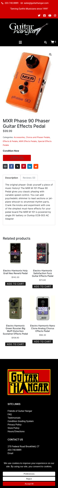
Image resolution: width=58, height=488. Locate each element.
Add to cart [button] (15, 283)
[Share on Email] (5, 166)
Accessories (19, 137)
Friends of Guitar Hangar (20, 411)
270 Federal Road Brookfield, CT (23, 446)
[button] (50, 54)
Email (10, 453)
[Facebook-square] (44, 15)
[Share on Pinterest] (23, 166)
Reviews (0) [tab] (29, 177)
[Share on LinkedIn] (29, 166)
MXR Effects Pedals (28, 141)
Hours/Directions (16, 431)
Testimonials (14, 417)
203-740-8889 (14, 450)
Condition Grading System (21, 421)
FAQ (10, 414)
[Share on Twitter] (17, 166)
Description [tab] (11, 177)
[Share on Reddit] (36, 166)
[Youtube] (49, 15)
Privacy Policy (15, 424)
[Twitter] (39, 15)
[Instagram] (55, 15)
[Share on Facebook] (11, 166)
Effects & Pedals (10, 141)
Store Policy (13, 428)
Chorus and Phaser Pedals (38, 137)
